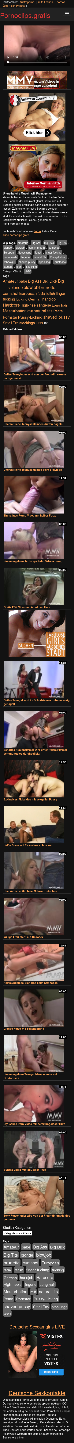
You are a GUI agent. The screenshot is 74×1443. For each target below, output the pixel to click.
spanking (44, 262)
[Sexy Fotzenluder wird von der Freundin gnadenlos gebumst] (37, 1193)
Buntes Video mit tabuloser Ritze (25, 1170)
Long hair (59, 305)
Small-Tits (11, 322)
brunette (47, 287)
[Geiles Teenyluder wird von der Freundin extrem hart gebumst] (37, 352)
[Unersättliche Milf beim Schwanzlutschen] (37, 869)
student (8, 266)
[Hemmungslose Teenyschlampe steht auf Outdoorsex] (37, 1052)
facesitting (25, 252)
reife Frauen (45, 2)
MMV (27, 271)
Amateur (22, 243)
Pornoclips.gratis (25, 15)
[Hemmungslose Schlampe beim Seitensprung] (37, 539)
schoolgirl (9, 262)
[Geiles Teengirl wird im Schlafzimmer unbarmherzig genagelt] (37, 678)
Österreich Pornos (14, 6)
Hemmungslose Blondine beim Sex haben (31, 983)
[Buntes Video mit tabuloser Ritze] (37, 1147)
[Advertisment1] (37, 117)
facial (42, 293)
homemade (10, 257)
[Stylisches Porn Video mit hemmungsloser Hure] (37, 1101)
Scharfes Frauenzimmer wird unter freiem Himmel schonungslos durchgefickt (35, 751)
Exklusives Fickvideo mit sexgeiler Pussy (30, 799)
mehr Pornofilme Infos (16, 223)
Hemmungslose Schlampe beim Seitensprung (33, 561)
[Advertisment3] (37, 633)
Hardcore (11, 305)
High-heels (29, 305)
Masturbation (15, 311)
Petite (58, 311)
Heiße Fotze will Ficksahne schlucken (28, 845)
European (9, 252)
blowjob (20, 247)
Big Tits (62, 243)
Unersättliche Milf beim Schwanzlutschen (30, 891)
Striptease (60, 262)
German (35, 299)
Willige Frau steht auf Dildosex (23, 937)
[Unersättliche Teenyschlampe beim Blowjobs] (37, 447)
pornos (61, 2)
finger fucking (53, 252)
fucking (22, 298)
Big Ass (35, 243)
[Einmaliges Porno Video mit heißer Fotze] (37, 493)
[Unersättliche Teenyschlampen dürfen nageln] (37, 401)
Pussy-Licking (58, 257)
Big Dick (49, 243)
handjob (49, 299)
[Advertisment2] (37, 167)
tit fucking (31, 266)
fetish (38, 252)
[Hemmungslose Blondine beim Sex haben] (37, 960)
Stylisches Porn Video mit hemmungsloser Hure (34, 1124)
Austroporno (27, 2)
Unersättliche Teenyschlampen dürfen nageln (33, 424)
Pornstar (10, 317)
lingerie (25, 257)
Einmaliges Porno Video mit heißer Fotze (30, 515)
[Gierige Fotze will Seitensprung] (37, 1006)
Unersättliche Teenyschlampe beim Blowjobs (33, 469)
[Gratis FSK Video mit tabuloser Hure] (37, 585)
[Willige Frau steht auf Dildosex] (37, 914)
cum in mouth (36, 247)
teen (19, 266)
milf (30, 310)
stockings (27, 322)
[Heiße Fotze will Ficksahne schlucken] (37, 823)
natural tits (40, 257)
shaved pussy (27, 262)
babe (23, 281)
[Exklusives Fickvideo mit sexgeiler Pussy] (37, 777)
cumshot (54, 247)
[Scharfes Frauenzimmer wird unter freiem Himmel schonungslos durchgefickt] (37, 727)
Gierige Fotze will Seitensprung (24, 1028)
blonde (8, 247)
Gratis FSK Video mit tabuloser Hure (27, 607)
